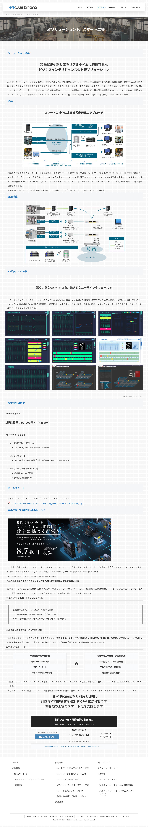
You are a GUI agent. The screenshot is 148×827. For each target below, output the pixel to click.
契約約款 (59, 801)
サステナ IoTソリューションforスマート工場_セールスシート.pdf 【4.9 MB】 (45, 503)
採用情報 (101, 773)
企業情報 (16, 768)
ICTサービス (94, 817)
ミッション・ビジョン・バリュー (29, 779)
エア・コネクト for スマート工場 (71, 773)
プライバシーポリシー (107, 768)
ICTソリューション (82, 817)
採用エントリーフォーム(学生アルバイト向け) (116, 792)
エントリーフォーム (108, 779)
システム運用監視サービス (69, 779)
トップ (15, 762)
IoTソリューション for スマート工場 (73, 785)
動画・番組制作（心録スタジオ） (72, 796)
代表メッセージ (21, 773)
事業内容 (59, 762)
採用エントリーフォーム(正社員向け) (116, 785)
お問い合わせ (103, 762)
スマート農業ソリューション (70, 790)
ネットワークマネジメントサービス (73, 768)
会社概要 (18, 785)
